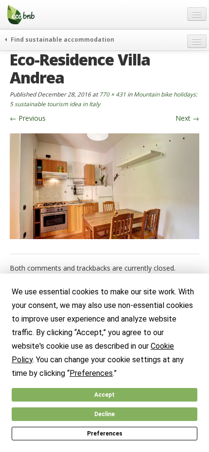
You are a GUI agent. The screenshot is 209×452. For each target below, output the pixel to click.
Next (187, 118)
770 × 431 (112, 94)
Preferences (104, 433)
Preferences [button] (91, 373)
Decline (104, 414)
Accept (104, 394)
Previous (28, 118)
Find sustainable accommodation (61, 39)
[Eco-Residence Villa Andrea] (104, 185)
